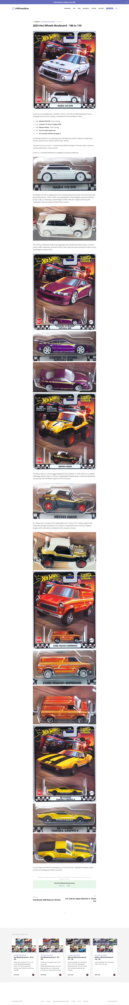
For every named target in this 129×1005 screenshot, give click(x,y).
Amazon (61, 886)
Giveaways (67, 8)
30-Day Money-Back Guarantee (61, 1001)
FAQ (74, 8)
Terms (79, 1001)
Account (101, 8)
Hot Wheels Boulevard (48, 22)
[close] (126, 2)
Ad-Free (94, 8)
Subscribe (110, 8)
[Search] (116, 8)
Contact (48, 1001)
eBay (68, 886)
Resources (86, 8)
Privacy (73, 1001)
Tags (79, 8)
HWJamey (37, 22)
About (42, 1001)
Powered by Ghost (112, 1001)
